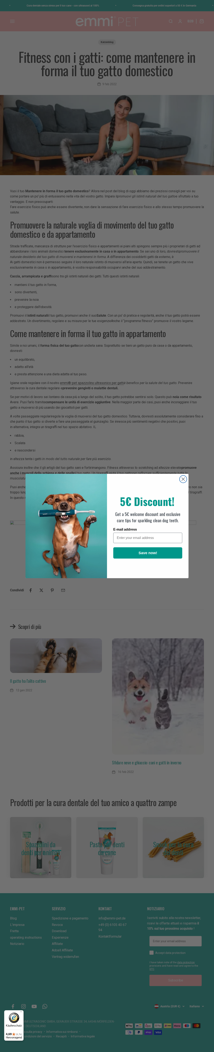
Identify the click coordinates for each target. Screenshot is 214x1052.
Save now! (148, 553)
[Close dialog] (183, 479)
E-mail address (125, 529)
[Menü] (21, 1012)
